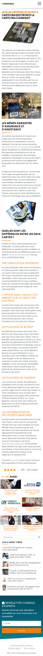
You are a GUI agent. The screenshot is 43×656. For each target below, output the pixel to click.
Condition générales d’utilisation (21, 645)
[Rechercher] (39, 537)
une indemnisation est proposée (16, 147)
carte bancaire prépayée (13, 443)
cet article (15, 460)
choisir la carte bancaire (19, 254)
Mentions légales (14, 648)
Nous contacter (29, 648)
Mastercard (20, 55)
